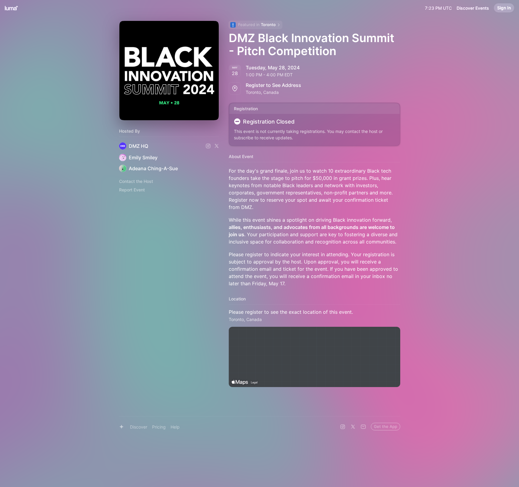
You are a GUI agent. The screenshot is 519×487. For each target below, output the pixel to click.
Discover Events (473, 8)
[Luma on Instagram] (343, 427)
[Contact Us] (363, 427)
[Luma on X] (353, 427)
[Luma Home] (11, 8)
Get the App (385, 426)
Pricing (159, 426)
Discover (138, 426)
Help (175, 426)
